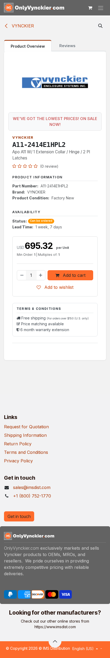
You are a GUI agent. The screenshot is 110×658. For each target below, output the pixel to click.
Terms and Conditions (26, 452)
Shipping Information (25, 435)
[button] (100, 26)
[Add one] (40, 275)
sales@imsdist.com (31, 487)
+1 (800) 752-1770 (32, 496)
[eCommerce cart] (90, 7)
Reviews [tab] (67, 45)
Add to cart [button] (73, 275)
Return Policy (18, 443)
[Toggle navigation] (100, 7)
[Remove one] (21, 275)
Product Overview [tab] (28, 46)
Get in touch (19, 516)
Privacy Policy (18, 460)
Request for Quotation (26, 426)
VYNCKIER (22, 25)
